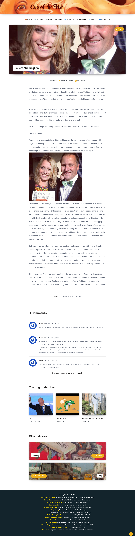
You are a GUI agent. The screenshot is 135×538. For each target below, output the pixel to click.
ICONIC (47, 512)
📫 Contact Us (104, 19)
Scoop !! (53, 520)
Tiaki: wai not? (61, 418)
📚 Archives (38, 19)
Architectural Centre (48, 497)
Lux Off (31, 418)
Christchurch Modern (51, 500)
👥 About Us (69, 19)
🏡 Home (28, 19)
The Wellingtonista (48, 525)
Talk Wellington (51, 522)
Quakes (79, 296)
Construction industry (68, 296)
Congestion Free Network (55, 502)
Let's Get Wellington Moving (55, 515)
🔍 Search (92, 19)
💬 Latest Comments (54, 19)
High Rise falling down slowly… (93, 418)
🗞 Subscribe (81, 19)
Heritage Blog (54, 510)
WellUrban (45, 530)
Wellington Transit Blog (58, 527)
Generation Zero (55, 505)
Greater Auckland (50, 507)
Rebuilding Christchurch (54, 517)
